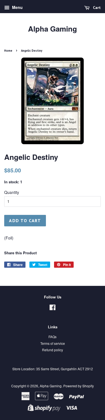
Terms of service (52, 343)
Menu (17, 7)
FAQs (52, 336)
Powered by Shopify (78, 385)
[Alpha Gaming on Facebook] (52, 308)
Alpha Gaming (52, 28)
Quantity (11, 192)
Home (8, 51)
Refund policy (52, 349)
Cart (96, 7)
